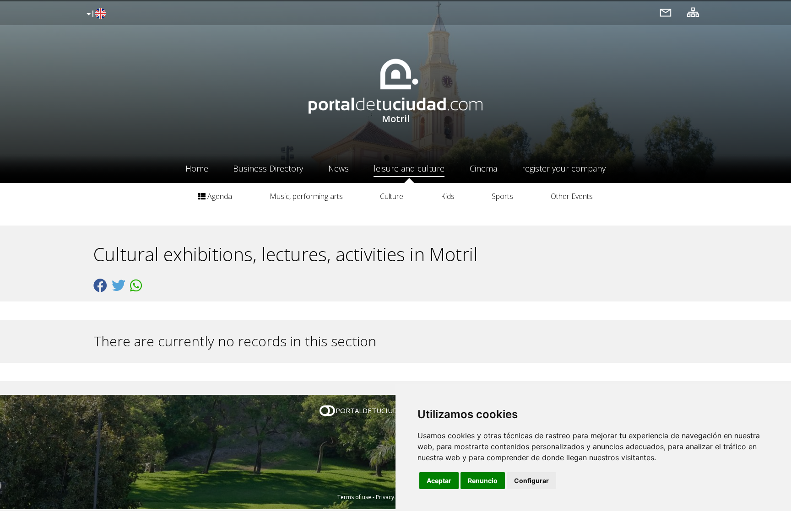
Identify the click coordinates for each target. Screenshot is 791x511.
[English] (95, 14)
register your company (564, 168)
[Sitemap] (693, 12)
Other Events (572, 196)
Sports (502, 196)
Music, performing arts (306, 196)
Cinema (483, 168)
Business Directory (268, 168)
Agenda (219, 196)
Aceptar (439, 480)
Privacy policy (393, 497)
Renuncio (483, 480)
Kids (448, 196)
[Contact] (665, 12)
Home (196, 168)
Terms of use (354, 497)
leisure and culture (409, 168)
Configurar (531, 480)
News (338, 168)
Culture (391, 196)
